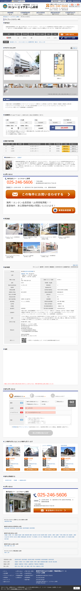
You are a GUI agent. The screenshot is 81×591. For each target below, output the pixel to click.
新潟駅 (11, 465)
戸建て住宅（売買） (29, 571)
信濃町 (57, 535)
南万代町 (7, 539)
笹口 (41, 537)
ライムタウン (27, 445)
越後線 (16, 564)
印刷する (75, 48)
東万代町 (29, 537)
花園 (23, 535)
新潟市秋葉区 (26, 528)
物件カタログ (7, 581)
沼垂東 (18, 537)
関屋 (8, 545)
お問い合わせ (19, 571)
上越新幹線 (30, 564)
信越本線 (23, 273)
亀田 (28, 566)
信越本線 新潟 (23, 480)
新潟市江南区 (19, 528)
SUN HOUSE (64, 445)
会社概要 (6, 573)
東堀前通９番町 (28, 535)
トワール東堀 (9, 445)
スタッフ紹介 (19, 573)
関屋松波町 (23, 537)
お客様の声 (19, 577)
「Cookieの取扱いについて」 (16, 589)
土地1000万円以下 (29, 575)
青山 (34, 566)
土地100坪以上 (28, 573)
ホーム (5, 571)
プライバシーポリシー (24, 427)
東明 (35, 561)
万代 (13, 535)
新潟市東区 (12, 528)
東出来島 (35, 535)
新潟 (27, 273)
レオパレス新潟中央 (47, 445)
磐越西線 (41, 564)
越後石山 (38, 566)
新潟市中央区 (27, 271)
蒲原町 (19, 535)
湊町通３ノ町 (64, 537)
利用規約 (15, 427)
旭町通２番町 (44, 535)
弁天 (52, 537)
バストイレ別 (21, 42)
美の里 (15, 537)
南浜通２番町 (71, 537)
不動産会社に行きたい (33, 404)
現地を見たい (60, 401)
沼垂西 (16, 535)
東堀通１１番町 (72, 535)
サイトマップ (7, 579)
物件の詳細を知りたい (33, 401)
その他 (43, 404)
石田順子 (19, 157)
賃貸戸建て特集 (8, 521)
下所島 (60, 535)
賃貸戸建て (27, 579)
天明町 (9, 535)
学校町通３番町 (46, 537)
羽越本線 (36, 564)
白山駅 (66, 465)
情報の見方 (75, 265)
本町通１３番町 (57, 537)
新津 (43, 566)
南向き (36, 42)
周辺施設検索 (19, 575)
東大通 (56, 463)
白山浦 (6, 537)
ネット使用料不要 (29, 42)
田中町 (11, 537)
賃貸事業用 (27, 577)
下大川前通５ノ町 (36, 537)
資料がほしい (45, 401)
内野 (31, 566)
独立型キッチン (13, 42)
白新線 (25, 564)
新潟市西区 (32, 528)
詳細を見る (65, 146)
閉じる (76, 588)
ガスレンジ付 (42, 42)
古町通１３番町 (51, 535)
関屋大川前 (65, 535)
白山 (11, 545)
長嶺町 (31, 271)
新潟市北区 (7, 528)
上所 (14, 545)
